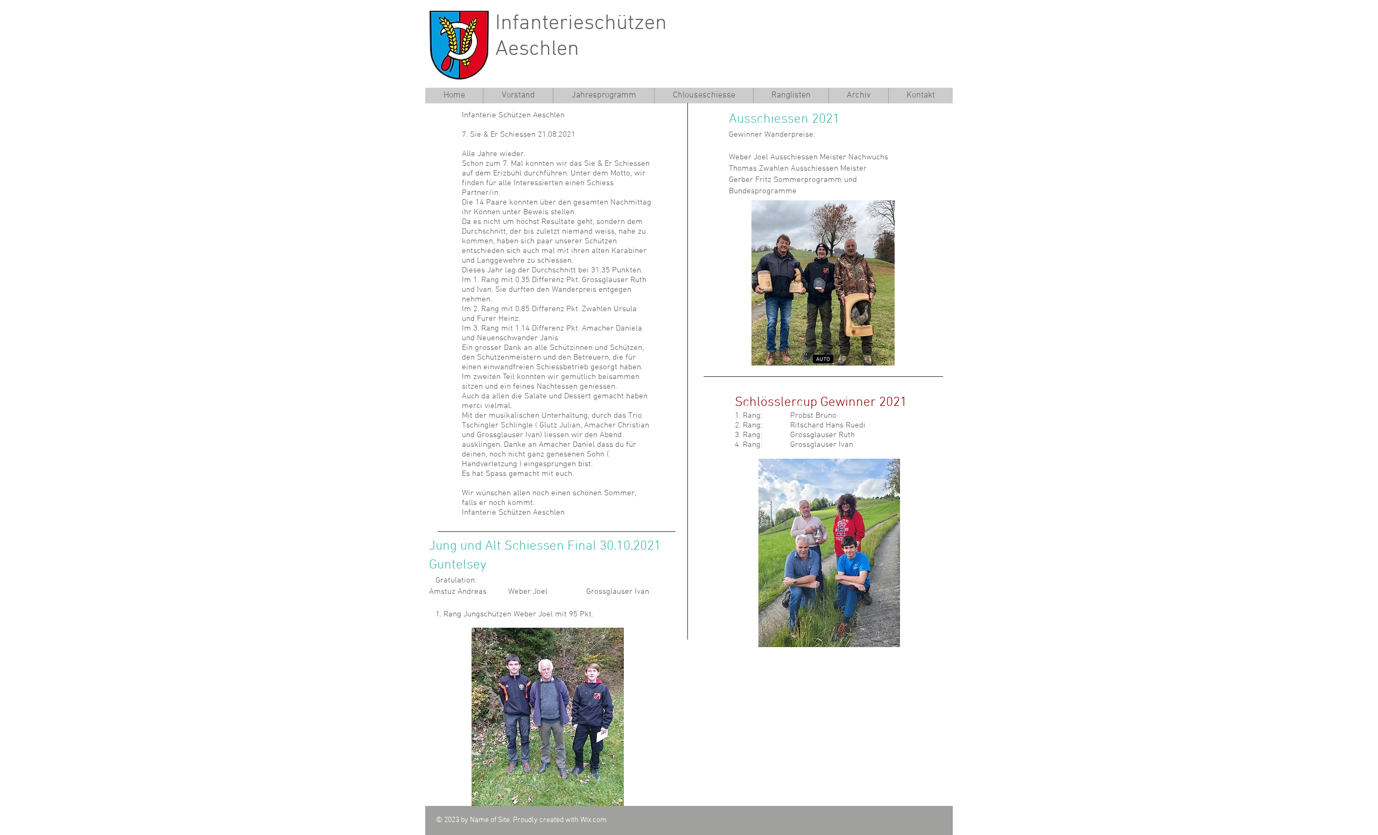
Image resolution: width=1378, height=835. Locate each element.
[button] (790, 95)
